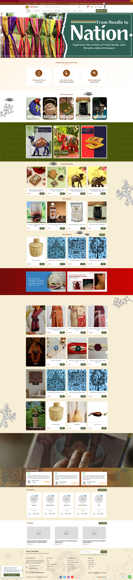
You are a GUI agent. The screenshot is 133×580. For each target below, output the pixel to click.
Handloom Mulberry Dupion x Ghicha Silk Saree (98, 329)
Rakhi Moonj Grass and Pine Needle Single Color (98, 361)
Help (68, 571)
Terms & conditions (71, 566)
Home (28, 10)
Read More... (30, 544)
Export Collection (47, 10)
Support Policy (70, 564)
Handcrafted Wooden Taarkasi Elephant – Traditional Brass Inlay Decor (97, 190)
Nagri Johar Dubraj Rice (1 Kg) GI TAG (77, 224)
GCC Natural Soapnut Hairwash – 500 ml (56, 225)
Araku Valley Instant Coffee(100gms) (97, 224)
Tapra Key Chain (97, 424)
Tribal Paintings (50, 566)
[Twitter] (64, 577)
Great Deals (67, 10)
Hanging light (77, 424)
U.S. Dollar (34, 3)
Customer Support (52, 3)
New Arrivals (58, 10)
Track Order (90, 566)
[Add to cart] (42, 193)
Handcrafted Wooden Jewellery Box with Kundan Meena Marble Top (36, 190)
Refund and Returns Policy (73, 562)
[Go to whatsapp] (129, 577)
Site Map (92, 3)
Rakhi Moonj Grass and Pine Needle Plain (77, 361)
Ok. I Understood (12, 574)
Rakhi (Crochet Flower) (56, 360)
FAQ (89, 568)
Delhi (99, 505)
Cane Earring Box (36, 260)
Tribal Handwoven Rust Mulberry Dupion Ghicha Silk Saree (56, 329)
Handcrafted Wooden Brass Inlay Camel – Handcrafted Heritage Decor (77, 190)
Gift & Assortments (50, 569)
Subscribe (104, 551)
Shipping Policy (71, 569)
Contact (80, 10)
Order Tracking (43, 3)
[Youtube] (72, 577)
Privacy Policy (70, 560)
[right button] (131, 35)
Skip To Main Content (74, 3)
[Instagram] (68, 577)
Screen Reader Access (84, 3)
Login (48, 562)
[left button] (2, 35)
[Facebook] (60, 577)
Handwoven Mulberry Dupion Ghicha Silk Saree (77, 329)
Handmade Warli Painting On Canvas (56, 260)
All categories (36, 10)
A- (96, 3)
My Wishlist (90, 564)
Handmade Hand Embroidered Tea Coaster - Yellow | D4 (56, 190)
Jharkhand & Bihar (82, 505)
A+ (100, 3)
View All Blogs (103, 523)
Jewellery (48, 568)
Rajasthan (34, 505)
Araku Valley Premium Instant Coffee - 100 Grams (36, 225)
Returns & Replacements (73, 568)
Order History (91, 562)
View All (102, 234)
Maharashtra (66, 505)
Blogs (74, 10)
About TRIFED (91, 560)
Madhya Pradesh (50, 505)
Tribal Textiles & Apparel (52, 564)
